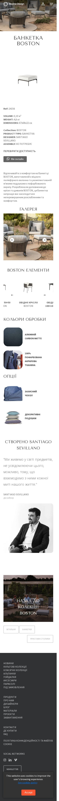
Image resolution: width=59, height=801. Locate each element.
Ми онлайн (17, 159)
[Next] (44, 240)
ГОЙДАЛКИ (9, 677)
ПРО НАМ (8, 700)
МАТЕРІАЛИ (10, 710)
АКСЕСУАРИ (10, 680)
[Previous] (12, 240)
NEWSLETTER (12, 769)
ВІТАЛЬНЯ (11, 629)
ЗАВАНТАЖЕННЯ (12, 717)
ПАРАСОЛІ (9, 683)
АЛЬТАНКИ (9, 673)
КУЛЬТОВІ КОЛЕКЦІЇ (14, 666)
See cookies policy (27, 782)
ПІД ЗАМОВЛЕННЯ (14, 687)
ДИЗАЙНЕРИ (10, 703)
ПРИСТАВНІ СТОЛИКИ (40, 638)
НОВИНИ (8, 663)
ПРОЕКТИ (9, 714)
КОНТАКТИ (9, 727)
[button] (51, 4)
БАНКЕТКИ (27, 629)
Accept (28, 792)
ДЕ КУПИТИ (10, 730)
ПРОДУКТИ (9, 696)
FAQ (5, 734)
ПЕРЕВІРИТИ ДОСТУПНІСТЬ (19, 151)
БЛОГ (6, 707)
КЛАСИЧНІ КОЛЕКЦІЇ (15, 670)
